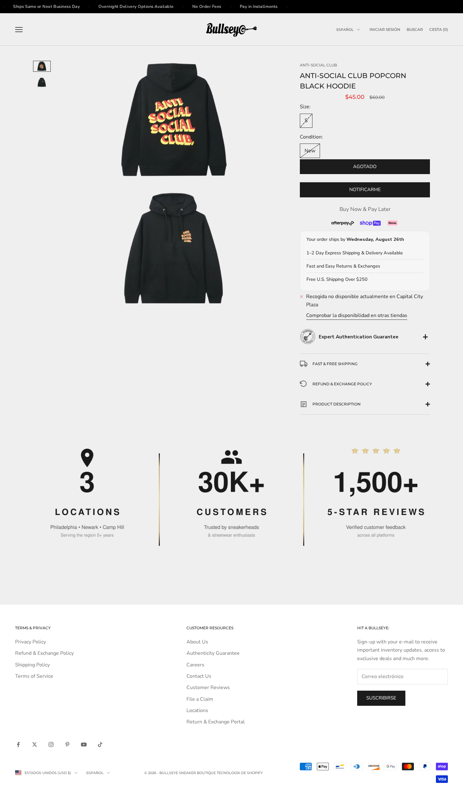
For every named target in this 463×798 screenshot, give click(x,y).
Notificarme (365, 189)
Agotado (365, 166)
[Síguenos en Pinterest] (67, 744)
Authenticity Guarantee (213, 653)
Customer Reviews (208, 687)
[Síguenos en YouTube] (84, 744)
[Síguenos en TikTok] (100, 744)
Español (345, 29)
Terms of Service (34, 676)
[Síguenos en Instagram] (51, 744)
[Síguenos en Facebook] (18, 744)
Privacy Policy (30, 641)
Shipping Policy (32, 664)
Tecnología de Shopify (240, 773)
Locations (197, 710)
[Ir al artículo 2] (42, 82)
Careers (195, 664)
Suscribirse (381, 698)
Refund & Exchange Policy (44, 653)
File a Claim (199, 699)
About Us (197, 641)
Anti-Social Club (318, 65)
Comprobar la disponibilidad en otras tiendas (356, 315)
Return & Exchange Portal (215, 721)
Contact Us (198, 676)
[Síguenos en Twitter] (34, 744)
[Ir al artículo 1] (42, 66)
